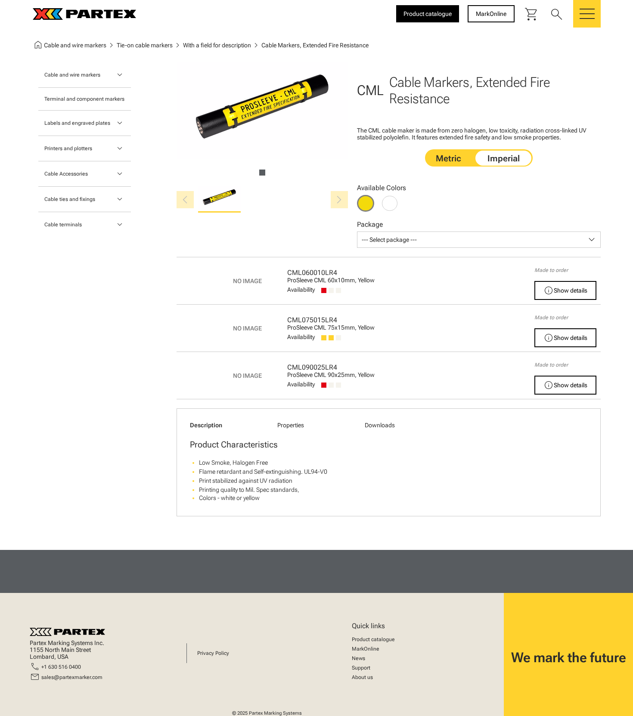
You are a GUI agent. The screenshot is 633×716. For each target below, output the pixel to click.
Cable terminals (63, 225)
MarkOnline (365, 649)
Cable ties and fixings (69, 199)
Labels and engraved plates (77, 123)
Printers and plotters (68, 148)
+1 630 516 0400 (61, 667)
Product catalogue (373, 639)
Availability (301, 289)
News (358, 658)
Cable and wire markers (72, 75)
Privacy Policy (213, 653)
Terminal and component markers (84, 99)
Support (361, 668)
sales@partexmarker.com (71, 677)
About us (362, 677)
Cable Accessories (66, 174)
